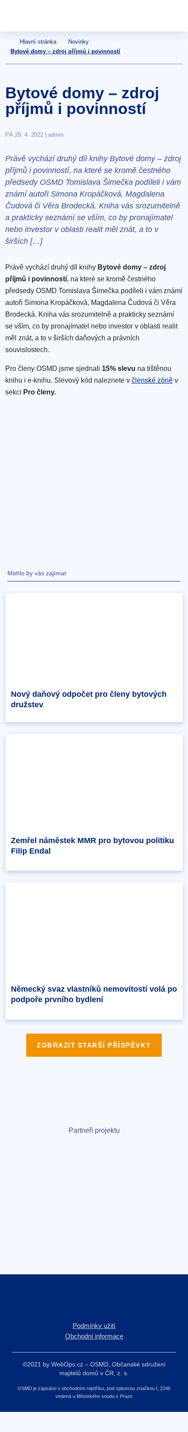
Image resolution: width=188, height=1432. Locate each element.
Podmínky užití (94, 1325)
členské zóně (152, 380)
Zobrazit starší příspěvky (94, 1045)
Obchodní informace (94, 1336)
